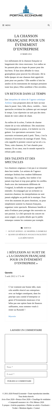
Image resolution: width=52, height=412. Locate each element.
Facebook (45, 405)
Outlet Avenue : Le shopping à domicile (27, 231)
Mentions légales (25, 408)
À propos (5, 405)
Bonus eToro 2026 (23, 399)
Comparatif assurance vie (19, 402)
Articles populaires (18, 405)
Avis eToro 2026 (8, 399)
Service (27, 228)
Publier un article (33, 405)
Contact (37, 408)
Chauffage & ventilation (41, 399)
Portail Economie (19, 394)
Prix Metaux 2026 (37, 402)
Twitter (15, 408)
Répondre (12, 316)
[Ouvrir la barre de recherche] (48, 25)
